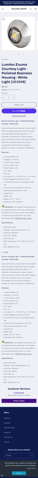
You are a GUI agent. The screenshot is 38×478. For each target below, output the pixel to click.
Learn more (31, 468)
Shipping (4, 89)
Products (7, 418)
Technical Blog (9, 427)
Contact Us (8, 437)
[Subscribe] (31, 455)
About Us (7, 432)
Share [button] (6, 252)
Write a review (19, 401)
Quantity (4, 93)
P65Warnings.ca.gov (23, 218)
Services (7, 423)
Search (6, 442)
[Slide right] (23, 54)
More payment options (19, 116)
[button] (2, 9)
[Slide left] (14, 54)
